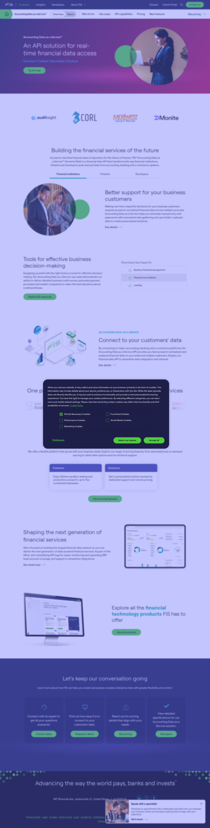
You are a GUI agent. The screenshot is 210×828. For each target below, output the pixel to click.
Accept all (154, 440)
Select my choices (127, 440)
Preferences (58, 440)
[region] (106, 414)
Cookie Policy (76, 405)
